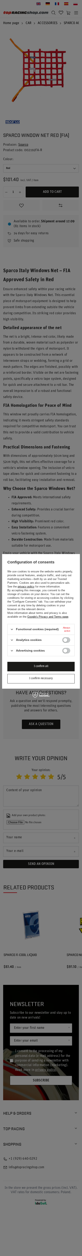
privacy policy (26, 586)
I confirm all (41, 666)
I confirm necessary (41, 678)
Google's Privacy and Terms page (47, 616)
